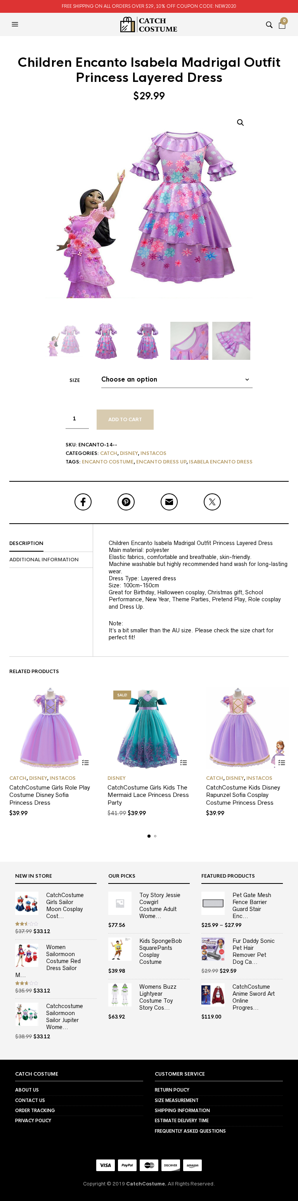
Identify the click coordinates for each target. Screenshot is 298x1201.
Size (74, 380)
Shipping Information (182, 1110)
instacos (153, 453)
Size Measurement (177, 1100)
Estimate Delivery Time (182, 1120)
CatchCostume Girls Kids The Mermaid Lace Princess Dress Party (148, 795)
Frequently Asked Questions (190, 1131)
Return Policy (172, 1090)
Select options (85, 762)
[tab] (51, 544)
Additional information (44, 560)
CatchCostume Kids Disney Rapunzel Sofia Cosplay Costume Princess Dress (243, 795)
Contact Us (30, 1100)
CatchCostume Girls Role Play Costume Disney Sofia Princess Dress (49, 795)
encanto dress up (161, 462)
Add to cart (125, 420)
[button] (16, 24)
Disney (129, 453)
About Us (27, 1090)
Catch (108, 453)
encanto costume (107, 462)
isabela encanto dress (221, 462)
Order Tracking (35, 1110)
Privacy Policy (33, 1120)
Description (26, 543)
